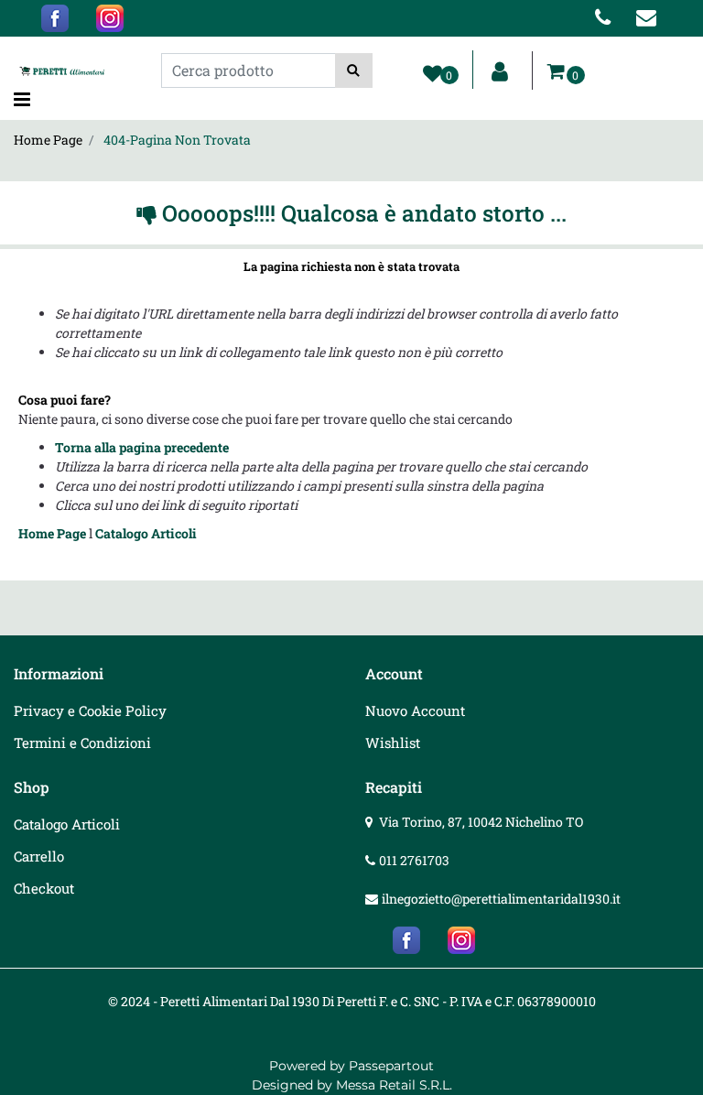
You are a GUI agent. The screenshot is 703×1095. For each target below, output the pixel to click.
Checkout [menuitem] (44, 888)
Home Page (48, 139)
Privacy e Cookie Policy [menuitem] (90, 710)
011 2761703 (414, 860)
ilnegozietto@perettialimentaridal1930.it (501, 898)
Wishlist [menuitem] (392, 742)
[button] (354, 70)
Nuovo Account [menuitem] (415, 710)
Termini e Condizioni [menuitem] (82, 742)
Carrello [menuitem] (39, 856)
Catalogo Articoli (146, 533)
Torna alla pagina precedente (142, 447)
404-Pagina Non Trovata (177, 139)
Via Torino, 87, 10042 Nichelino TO (481, 821)
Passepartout (391, 1065)
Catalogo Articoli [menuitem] (67, 824)
